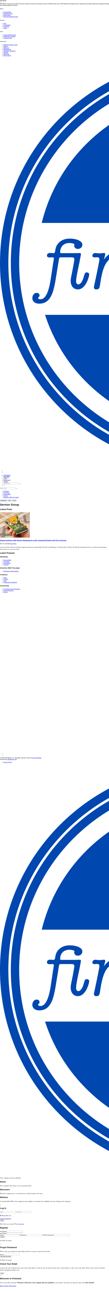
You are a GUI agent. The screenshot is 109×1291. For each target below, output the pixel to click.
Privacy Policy (7, 762)
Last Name (3, 1233)
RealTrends (6, 15)
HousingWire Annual (9, 35)
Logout (5, 481)
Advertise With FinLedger (11, 497)
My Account (6, 480)
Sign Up (21, 1224)
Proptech (6, 491)
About (5, 578)
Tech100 (6, 564)
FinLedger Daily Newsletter (11, 589)
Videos (5, 46)
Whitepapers (7, 49)
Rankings (6, 54)
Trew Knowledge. (36, 758)
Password (23, 1235)
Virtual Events (7, 38)
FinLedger (6, 561)
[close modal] (0, 1275)
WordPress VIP (12, 759)
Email (1, 1235)
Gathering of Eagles (9, 36)
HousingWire (7, 12)
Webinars (6, 48)
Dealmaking (7, 494)
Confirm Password (48, 1235)
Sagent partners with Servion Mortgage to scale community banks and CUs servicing (33, 540)
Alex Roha (13, 543)
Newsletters (7, 25)
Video (5, 28)
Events (5, 496)
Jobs (4, 581)
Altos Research (8, 13)
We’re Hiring (7, 55)
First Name (3, 1231)
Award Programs (8, 590)
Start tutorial (12, 1286)
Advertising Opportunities (11, 571)
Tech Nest (6, 492)
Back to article (4, 1286)
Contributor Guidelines (10, 582)
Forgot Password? (5, 1218)
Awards (5, 52)
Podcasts (6, 26)
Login (5, 478)
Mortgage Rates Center (10, 45)
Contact (5, 579)
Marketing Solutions (9, 51)
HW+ (4, 23)
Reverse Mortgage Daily (10, 16)
